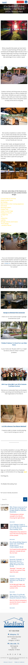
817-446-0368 (14, 631)
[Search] (25, 499)
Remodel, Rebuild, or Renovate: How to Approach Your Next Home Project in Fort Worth (17, 563)
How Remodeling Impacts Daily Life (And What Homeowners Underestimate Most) (18, 544)
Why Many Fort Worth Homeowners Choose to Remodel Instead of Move (18, 596)
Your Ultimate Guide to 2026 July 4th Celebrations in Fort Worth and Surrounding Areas (18, 527)
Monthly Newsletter (12, 492)
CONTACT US (20, 2)
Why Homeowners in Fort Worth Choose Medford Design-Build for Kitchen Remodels (18, 509)
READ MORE (12, 522)
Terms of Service (19, 662)
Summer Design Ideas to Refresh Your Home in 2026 (18, 580)
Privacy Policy (9, 662)
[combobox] (12, 499)
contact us (7, 263)
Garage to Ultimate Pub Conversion (14, 312)
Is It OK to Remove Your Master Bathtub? (14, 426)
